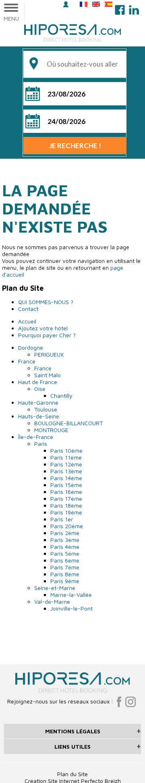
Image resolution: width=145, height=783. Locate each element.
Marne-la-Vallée (71, 594)
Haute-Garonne (38, 402)
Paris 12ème (66, 464)
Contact (28, 308)
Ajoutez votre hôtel (43, 328)
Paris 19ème (66, 512)
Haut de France (37, 381)
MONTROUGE (51, 429)
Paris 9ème (64, 580)
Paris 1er (61, 519)
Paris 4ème (64, 546)
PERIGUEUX (49, 354)
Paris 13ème (66, 471)
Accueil (27, 321)
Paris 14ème (66, 477)
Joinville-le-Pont (71, 608)
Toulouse (45, 409)
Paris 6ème (64, 560)
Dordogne (30, 347)
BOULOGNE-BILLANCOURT (68, 423)
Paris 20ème (66, 526)
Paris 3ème (64, 539)
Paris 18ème (66, 505)
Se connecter (67, 5)
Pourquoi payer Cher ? (47, 335)
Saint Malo (47, 375)
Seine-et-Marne (54, 587)
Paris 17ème (66, 498)
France (26, 361)
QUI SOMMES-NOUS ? (45, 301)
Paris (40, 443)
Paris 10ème (66, 450)
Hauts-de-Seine (38, 416)
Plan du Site (72, 773)
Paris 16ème (66, 491)
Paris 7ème (64, 567)
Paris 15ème (66, 484)
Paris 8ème (64, 574)
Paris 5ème (64, 553)
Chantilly (61, 395)
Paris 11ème (66, 457)
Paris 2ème (64, 532)
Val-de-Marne (52, 601)
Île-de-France (35, 436)
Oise (40, 388)
